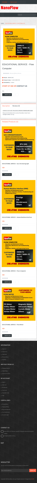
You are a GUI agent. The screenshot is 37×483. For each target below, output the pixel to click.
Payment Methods (6, 409)
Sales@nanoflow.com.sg (8, 114)
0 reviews (11, 73)
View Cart (4, 385)
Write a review (18, 73)
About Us (4, 349)
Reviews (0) (16, 106)
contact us (22, 86)
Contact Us (4, 351)
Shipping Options (6, 368)
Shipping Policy (5, 406)
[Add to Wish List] (13, 174)
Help (3, 395)
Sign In (3, 382)
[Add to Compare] (17, 174)
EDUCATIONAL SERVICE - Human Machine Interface (17, 217)
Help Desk (4, 354)
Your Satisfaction (6, 412)
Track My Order (5, 393)
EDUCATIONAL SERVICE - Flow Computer (14, 271)
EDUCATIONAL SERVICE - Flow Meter (12, 324)
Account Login (5, 414)
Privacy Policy (5, 357)
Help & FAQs (5, 371)
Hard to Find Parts (6, 373)
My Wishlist (4, 387)
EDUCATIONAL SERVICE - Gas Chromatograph (15, 163)
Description (6, 106)
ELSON (32, 479)
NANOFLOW (10, 77)
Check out (4, 390)
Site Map (4, 359)
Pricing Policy (5, 404)
